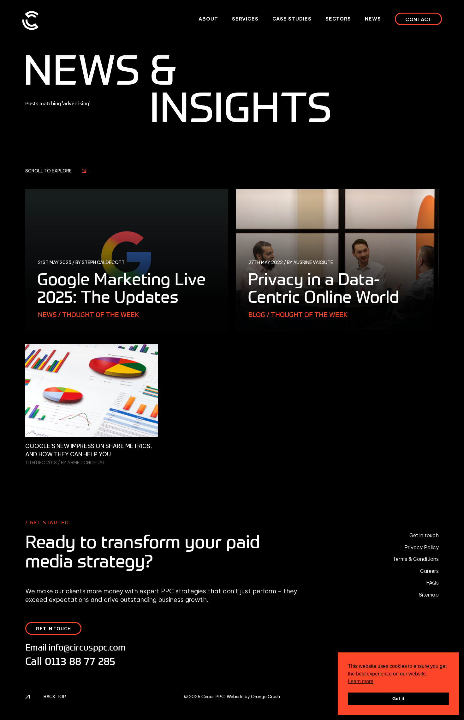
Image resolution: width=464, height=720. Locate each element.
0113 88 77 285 (80, 661)
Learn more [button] (360, 681)
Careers (429, 571)
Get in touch (424, 535)
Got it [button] (398, 698)
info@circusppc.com (87, 647)
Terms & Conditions (416, 559)
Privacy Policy (421, 547)
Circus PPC (213, 696)
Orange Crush (265, 696)
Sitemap (429, 594)
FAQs (432, 582)
